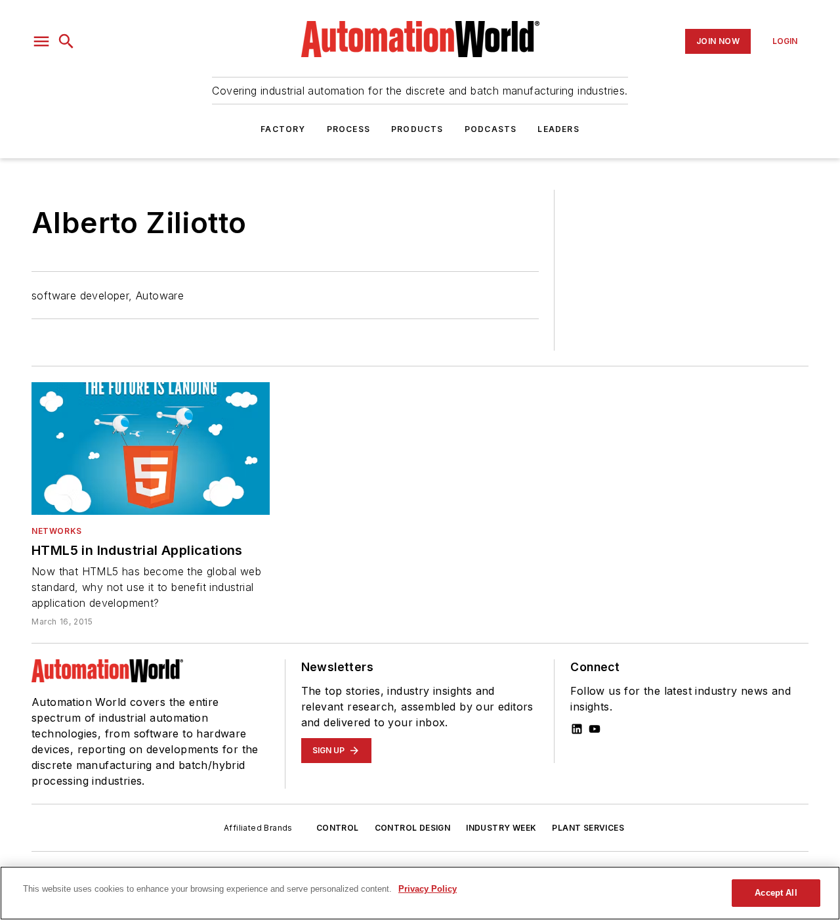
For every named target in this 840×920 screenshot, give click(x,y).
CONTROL (337, 828)
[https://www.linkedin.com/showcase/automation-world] (576, 728)
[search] (66, 41)
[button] (41, 41)
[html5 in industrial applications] (151, 448)
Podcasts (491, 129)
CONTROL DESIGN (413, 828)
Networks (57, 531)
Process (348, 129)
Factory (283, 129)
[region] (420, 893)
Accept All (776, 893)
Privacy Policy (427, 889)
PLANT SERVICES (588, 828)
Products (417, 129)
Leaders (558, 129)
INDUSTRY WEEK (501, 828)
